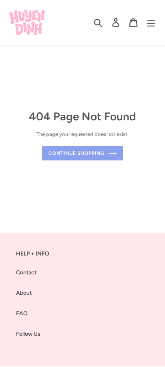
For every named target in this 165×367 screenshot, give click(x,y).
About (24, 293)
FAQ (22, 313)
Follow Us (28, 334)
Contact (26, 272)
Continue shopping (76, 153)
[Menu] (151, 22)
